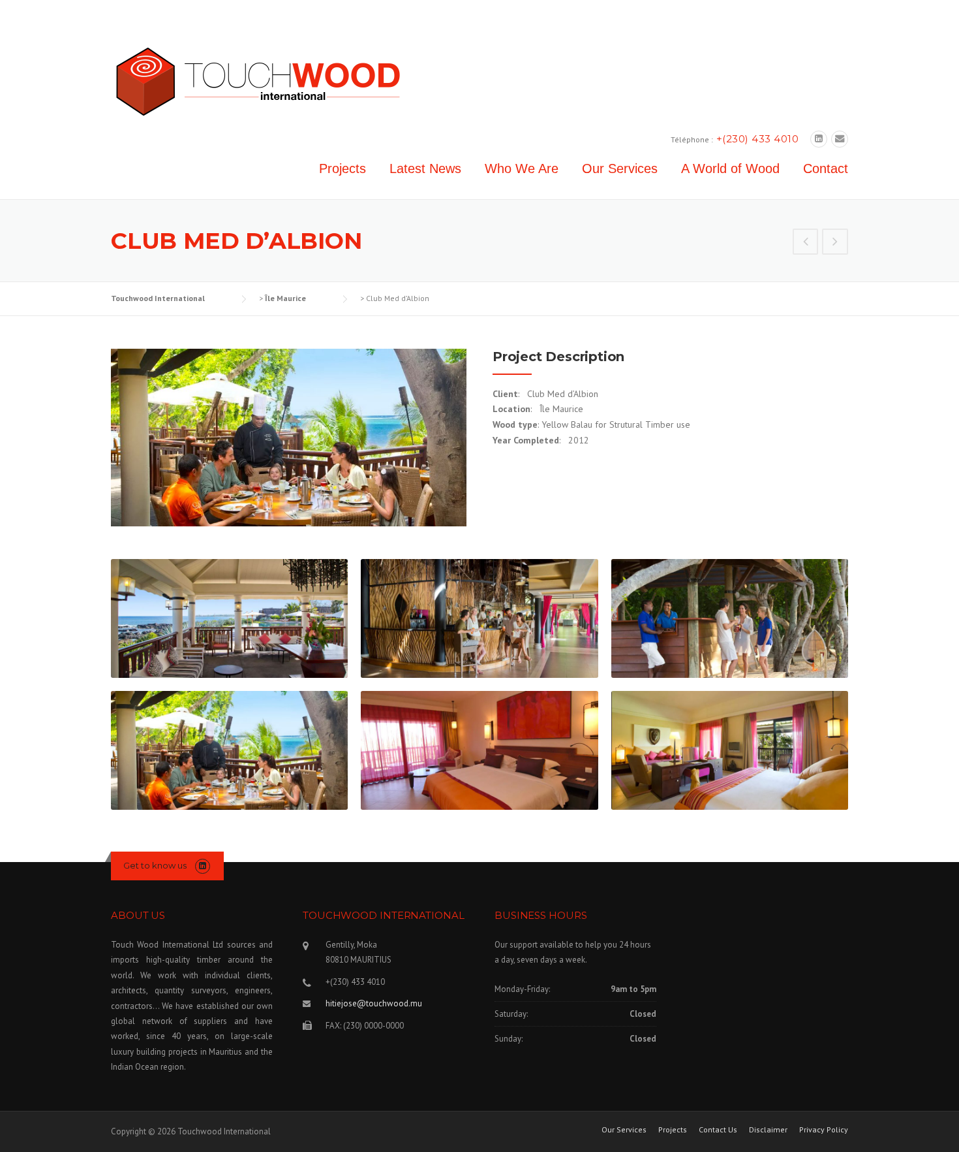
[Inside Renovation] (806, 243)
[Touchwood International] (257, 81)
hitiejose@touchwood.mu (374, 1003)
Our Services (620, 168)
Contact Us (718, 1130)
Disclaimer (768, 1130)
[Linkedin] (818, 139)
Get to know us (155, 865)
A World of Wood (730, 168)
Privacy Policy (823, 1130)
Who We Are (521, 168)
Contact (825, 168)
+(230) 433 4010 (757, 139)
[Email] (839, 139)
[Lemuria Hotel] (835, 243)
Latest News (425, 168)
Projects (342, 168)
